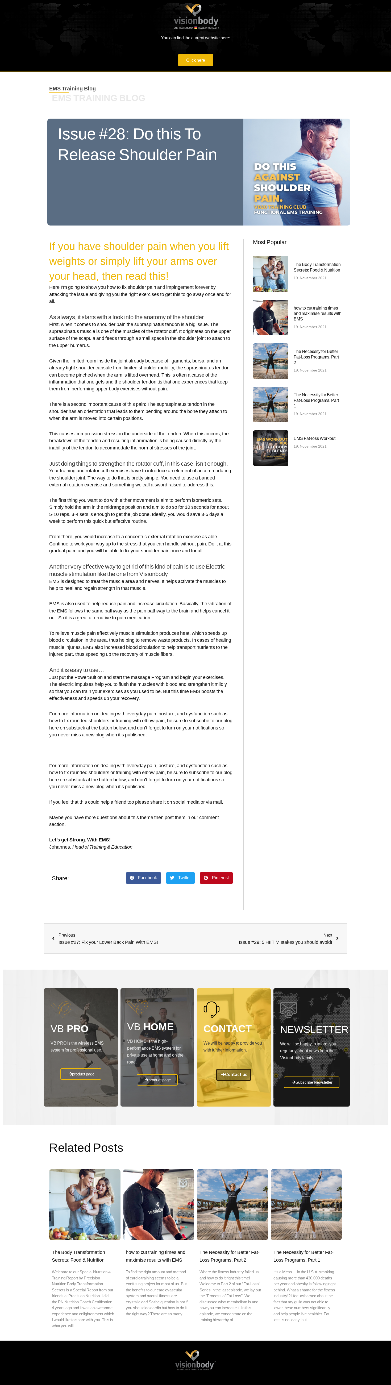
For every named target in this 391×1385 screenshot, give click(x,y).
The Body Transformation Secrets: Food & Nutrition (317, 267)
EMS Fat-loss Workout (314, 438)
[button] (143, 878)
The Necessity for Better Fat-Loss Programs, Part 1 (316, 400)
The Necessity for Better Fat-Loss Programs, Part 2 (316, 357)
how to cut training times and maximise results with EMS (318, 313)
